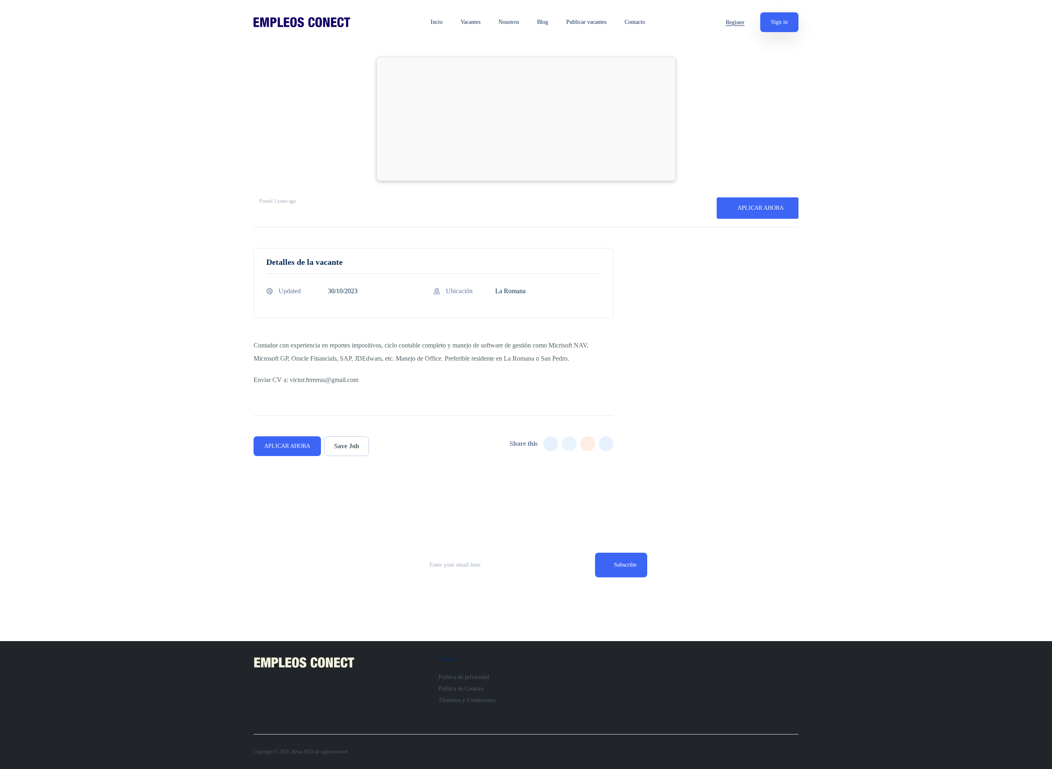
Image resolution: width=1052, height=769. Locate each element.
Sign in (779, 22)
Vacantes (470, 22)
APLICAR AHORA (761, 208)
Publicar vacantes (586, 22)
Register (735, 22)
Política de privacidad (463, 677)
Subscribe (625, 565)
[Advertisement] (526, 118)
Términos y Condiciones (466, 700)
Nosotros (508, 22)
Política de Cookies (460, 689)
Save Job (346, 445)
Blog (542, 22)
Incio (437, 22)
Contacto (635, 22)
